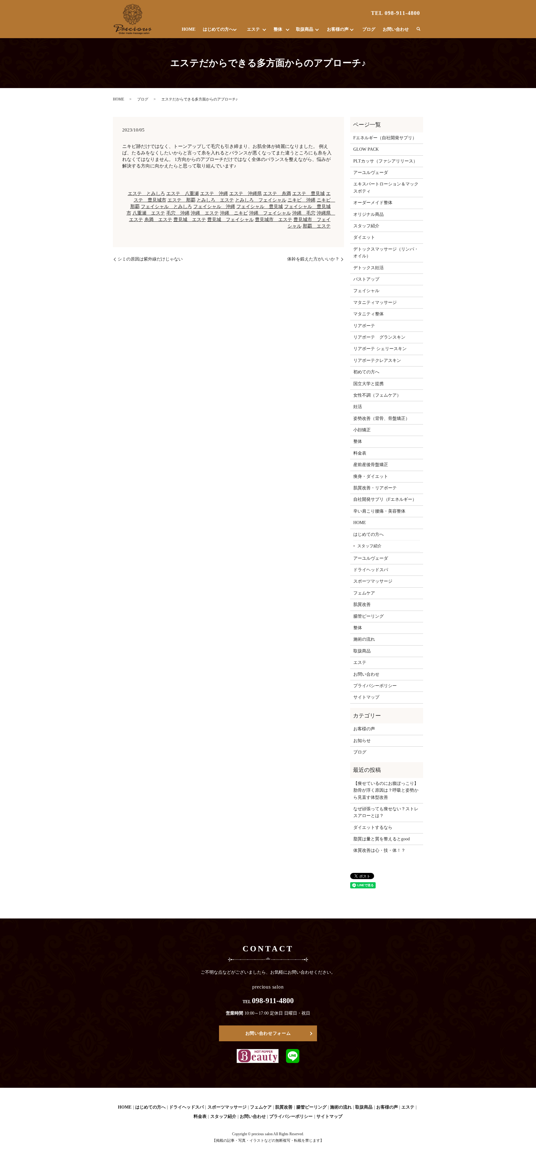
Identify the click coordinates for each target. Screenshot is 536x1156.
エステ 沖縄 (214, 193)
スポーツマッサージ (372, 581)
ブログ (368, 29)
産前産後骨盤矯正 (370, 464)
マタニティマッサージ (375, 302)
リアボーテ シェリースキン (380, 348)
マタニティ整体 (368, 314)
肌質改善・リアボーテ (375, 488)
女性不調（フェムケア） (377, 395)
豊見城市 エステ (273, 219)
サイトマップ (366, 697)
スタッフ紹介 (366, 226)
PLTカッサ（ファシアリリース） (385, 161)
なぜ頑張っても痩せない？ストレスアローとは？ (385, 812)
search (418, 29)
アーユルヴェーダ (370, 172)
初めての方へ (366, 372)
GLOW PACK (366, 149)
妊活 (357, 406)
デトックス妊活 (368, 267)
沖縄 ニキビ (234, 213)
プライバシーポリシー (375, 685)
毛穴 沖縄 (178, 213)
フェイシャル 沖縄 (214, 206)
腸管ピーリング (368, 616)
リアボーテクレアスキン (377, 360)
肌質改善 (362, 604)
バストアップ (366, 279)
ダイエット (364, 237)
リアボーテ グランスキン (379, 337)
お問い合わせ (396, 29)
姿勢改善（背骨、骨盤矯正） (381, 418)
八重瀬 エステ (148, 213)
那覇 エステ (317, 226)
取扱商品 (304, 29)
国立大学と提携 (368, 383)
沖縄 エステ (205, 213)
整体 (278, 29)
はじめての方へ (218, 29)
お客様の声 (338, 29)
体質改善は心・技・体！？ (379, 850)
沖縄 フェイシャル (270, 213)
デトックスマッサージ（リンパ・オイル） (385, 252)
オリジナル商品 (368, 214)
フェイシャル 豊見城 (259, 206)
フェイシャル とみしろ (166, 206)
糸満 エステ (158, 219)
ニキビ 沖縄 (301, 200)
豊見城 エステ (189, 219)
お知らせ (362, 740)
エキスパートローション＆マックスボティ (385, 187)
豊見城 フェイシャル (230, 219)
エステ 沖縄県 (245, 193)
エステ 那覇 (181, 200)
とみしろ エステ (215, 200)
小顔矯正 (362, 430)
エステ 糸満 (277, 193)
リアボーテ (364, 325)
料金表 (359, 453)
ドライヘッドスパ (370, 569)
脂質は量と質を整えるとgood (381, 839)
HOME (188, 29)
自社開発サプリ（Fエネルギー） (385, 499)
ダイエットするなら (372, 827)
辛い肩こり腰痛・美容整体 (379, 511)
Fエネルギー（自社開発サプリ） (385, 138)
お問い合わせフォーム (268, 1033)
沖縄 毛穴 (303, 213)
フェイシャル (366, 290)
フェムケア (364, 593)
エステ (253, 29)
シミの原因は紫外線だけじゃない (150, 259)
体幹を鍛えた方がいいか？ (313, 259)
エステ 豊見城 (308, 193)
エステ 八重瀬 (182, 193)
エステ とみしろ (146, 193)
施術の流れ (364, 639)
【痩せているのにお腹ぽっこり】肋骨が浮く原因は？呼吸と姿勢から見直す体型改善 (385, 790)
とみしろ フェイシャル (260, 200)
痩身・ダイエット (370, 476)
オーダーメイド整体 (372, 202)
